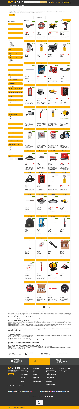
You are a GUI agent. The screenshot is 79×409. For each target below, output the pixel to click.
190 (10, 77)
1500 (10, 112)
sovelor (11, 47)
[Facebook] (47, 397)
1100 (10, 111)
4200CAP (11, 154)
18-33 (10, 117)
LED (10, 85)
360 (10, 108)
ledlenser (11, 43)
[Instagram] (45, 397)
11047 (10, 152)
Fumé (10, 142)
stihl (10, 48)
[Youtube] (49, 396)
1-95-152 (11, 146)
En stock (11, 26)
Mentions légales (49, 375)
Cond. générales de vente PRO (51, 371)
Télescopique (12, 86)
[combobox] (35, 2)
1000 (10, 110)
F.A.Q (34, 370)
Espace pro (22, 381)
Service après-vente (24, 374)
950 (10, 109)
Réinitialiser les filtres (11, 21)
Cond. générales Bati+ (50, 373)
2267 (10, 150)
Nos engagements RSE (24, 371)
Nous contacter (23, 378)
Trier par (62, 20)
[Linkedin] (52, 397)
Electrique (11, 60)
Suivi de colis (35, 373)
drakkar (11, 40)
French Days (17, 385)
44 (10, 98)
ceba (10, 39)
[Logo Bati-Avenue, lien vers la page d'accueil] (15, 2)
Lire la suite (12, 14)
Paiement (35, 374)
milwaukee (11, 44)
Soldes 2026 (12, 385)
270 (10, 103)
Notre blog (35, 378)
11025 (10, 151)
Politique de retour (49, 381)
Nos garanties (23, 375)
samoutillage (12, 46)
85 (10, 81)
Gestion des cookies (49, 380)
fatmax (11, 41)
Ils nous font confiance (62, 371)
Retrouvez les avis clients (63, 370)
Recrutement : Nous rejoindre (25, 373)
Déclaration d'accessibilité (50, 384)
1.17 (10, 130)
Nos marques (23, 377)
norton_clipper (12, 45)
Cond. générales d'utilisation (51, 374)
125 (10, 76)
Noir (10, 55)
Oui (10, 35)
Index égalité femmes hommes (38, 380)
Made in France (23, 380)
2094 (10, 148)
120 (10, 102)
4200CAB (11, 153)
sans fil (11, 63)
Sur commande (12, 27)
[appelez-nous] (35, 362)
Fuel (10, 61)
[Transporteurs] (55, 391)
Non (10, 134)
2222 (10, 149)
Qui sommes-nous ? (24, 370)
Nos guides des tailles (37, 381)
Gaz (10, 62)
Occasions (15, 5)
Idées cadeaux (21, 385)
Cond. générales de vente (50, 370)
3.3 (10, 118)
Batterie (11, 59)
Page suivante (50, 307)
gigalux (11, 42)
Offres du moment (21, 5)
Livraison (34, 371)
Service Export (35, 375)
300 (10, 107)
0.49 (10, 129)
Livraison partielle (36, 377)
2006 (10, 147)
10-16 (10, 116)
